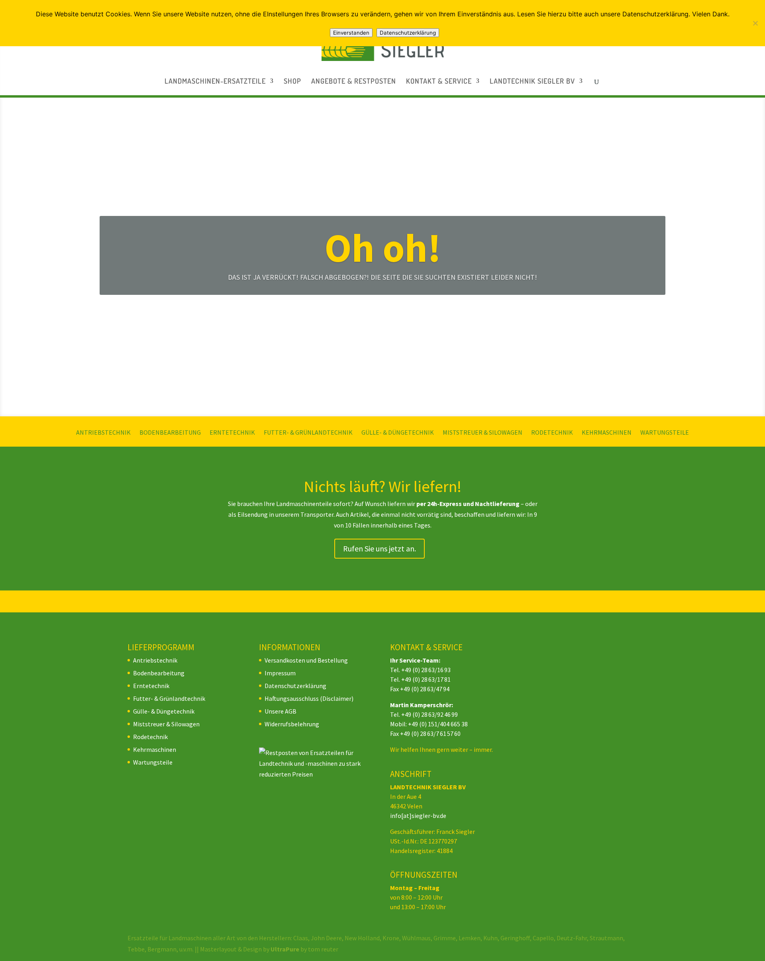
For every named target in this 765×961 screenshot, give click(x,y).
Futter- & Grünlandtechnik (308, 433)
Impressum (280, 673)
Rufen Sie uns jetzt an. (379, 548)
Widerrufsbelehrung (292, 724)
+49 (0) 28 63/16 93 (426, 670)
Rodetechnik (552, 433)
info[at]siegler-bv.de (418, 816)
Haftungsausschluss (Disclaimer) (309, 698)
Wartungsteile (664, 433)
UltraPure (285, 949)
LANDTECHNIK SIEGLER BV (532, 81)
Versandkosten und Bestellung (306, 660)
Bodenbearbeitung (170, 433)
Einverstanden (351, 32)
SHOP (292, 81)
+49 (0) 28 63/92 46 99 (429, 714)
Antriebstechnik (103, 433)
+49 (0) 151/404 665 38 (438, 724)
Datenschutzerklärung (295, 686)
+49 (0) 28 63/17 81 (426, 679)
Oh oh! (382, 248)
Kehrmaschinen (607, 433)
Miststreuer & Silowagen (482, 433)
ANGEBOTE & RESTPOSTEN (353, 81)
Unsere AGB (280, 711)
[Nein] (755, 23)
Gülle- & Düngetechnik (397, 433)
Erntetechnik (232, 433)
